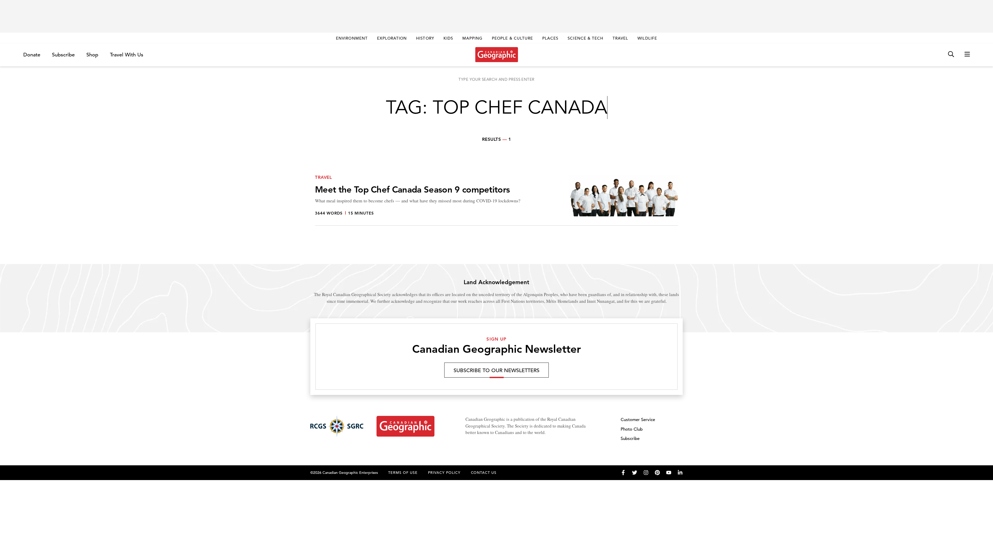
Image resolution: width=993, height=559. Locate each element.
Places (550, 38)
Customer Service (638, 419)
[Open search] (951, 54)
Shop (92, 55)
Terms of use (403, 472)
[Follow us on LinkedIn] (680, 472)
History (425, 38)
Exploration (392, 38)
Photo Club (632, 429)
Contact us (484, 472)
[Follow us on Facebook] (623, 472)
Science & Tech (585, 38)
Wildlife (647, 38)
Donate (31, 55)
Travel (620, 38)
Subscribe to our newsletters (496, 370)
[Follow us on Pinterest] (657, 472)
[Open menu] (967, 54)
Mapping (472, 38)
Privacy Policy (444, 472)
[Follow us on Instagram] (646, 472)
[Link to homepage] (496, 54)
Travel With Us (126, 54)
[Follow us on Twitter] (634, 472)
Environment (352, 38)
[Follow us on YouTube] (668, 472)
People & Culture (512, 38)
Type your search (496, 79)
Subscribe (63, 55)
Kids (448, 38)
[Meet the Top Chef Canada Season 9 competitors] (496, 200)
